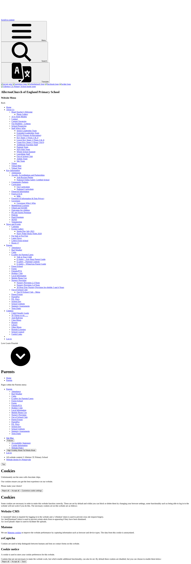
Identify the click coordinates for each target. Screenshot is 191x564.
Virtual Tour (16, 168)
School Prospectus (19, 126)
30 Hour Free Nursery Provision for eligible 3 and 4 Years (40, 287)
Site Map (10, 438)
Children (9, 311)
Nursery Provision (18, 280)
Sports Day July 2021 (25, 231)
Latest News (16, 238)
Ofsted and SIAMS (19, 208)
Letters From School (19, 241)
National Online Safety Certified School (33, 180)
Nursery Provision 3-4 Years (28, 285)
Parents (9, 245)
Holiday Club (17, 273)
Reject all (5, 491)
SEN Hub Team (23, 149)
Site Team (21, 161)
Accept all (15, 491)
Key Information (13, 170)
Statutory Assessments (20, 306)
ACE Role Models (19, 117)
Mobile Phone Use (19, 278)
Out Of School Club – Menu (28, 292)
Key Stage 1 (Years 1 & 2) (27, 138)
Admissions (16, 173)
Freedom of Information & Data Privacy (27, 198)
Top (3, 464)
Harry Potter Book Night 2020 (29, 233)
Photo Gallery (22, 114)
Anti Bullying (17, 318)
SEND (14, 219)
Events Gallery (17, 229)
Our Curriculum (23, 187)
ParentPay (15, 297)
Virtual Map (16, 166)
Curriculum (16, 184)
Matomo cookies (14, 533)
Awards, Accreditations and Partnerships (28, 175)
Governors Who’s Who (26, 203)
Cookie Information (19, 445)
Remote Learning (18, 329)
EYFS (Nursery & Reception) (29, 135)
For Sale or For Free (19, 236)
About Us (10, 110)
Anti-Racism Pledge (25, 177)
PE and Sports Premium (21, 212)
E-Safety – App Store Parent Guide (31, 259)
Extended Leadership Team (28, 133)
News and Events (13, 224)
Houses (14, 322)
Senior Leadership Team (27, 131)
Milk (19, 196)
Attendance (16, 248)
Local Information (18, 276)
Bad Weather (16, 250)
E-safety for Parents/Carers (22, 255)
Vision (14, 163)
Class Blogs (16, 320)
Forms (14, 269)
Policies (14, 215)
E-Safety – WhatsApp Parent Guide (31, 264)
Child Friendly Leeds (20, 313)
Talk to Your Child (24, 257)
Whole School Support (26, 152)
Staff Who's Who (18, 128)
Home (8, 107)
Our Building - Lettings (21, 124)
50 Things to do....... (19, 315)
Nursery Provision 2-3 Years (28, 283)
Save (24, 562)
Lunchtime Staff (23, 154)
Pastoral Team (22, 147)
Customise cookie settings (32, 491)
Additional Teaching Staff (27, 145)
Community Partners (19, 182)
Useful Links (16, 334)
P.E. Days (15, 299)
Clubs (13, 252)
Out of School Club (25, 156)
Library (14, 325)
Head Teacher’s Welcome (21, 112)
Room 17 (15, 243)
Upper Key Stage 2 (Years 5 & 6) (30, 142)
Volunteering (16, 222)
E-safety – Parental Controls (28, 262)
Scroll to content (7, 20)
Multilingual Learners (20, 205)
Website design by (18, 459)
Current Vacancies (18, 121)
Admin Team (22, 159)
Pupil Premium (17, 217)
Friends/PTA (16, 271)
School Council (17, 332)
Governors (15, 201)
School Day (16, 301)
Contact (14, 119)
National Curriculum (25, 189)
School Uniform (18, 304)
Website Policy (17, 448)
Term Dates (16, 308)
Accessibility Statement (21, 443)
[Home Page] (18, 86)
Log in (9, 339)
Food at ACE (16, 194)
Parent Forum (17, 294)
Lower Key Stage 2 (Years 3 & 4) (30, 140)
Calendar (15, 226)
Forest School (17, 266)
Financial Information (20, 191)
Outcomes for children (20, 210)
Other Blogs (16, 327)
